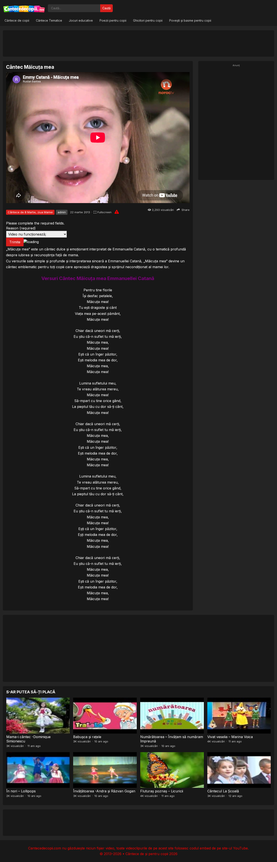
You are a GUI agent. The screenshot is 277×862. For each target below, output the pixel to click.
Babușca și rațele (87, 737)
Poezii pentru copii (113, 20)
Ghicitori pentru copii (148, 20)
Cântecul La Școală (223, 791)
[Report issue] (116, 211)
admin (62, 212)
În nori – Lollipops (21, 791)
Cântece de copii (17, 20)
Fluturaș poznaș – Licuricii (161, 791)
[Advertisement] (138, 43)
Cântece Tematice (49, 20)
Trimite (14, 242)
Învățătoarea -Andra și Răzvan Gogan (104, 791)
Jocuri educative (81, 20)
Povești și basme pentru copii (190, 20)
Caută (106, 8)
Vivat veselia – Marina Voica (230, 737)
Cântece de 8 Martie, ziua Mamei (30, 212)
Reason (21, 228)
